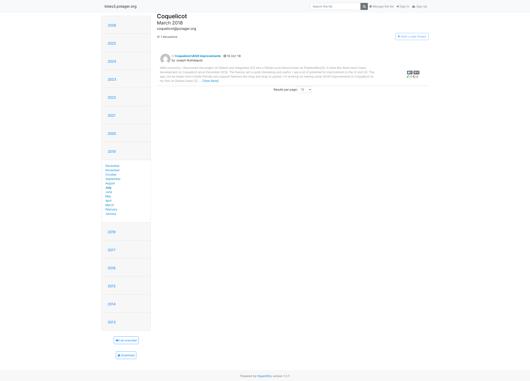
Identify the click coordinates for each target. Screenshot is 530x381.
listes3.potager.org (121, 6)
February (111, 209)
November (112, 170)
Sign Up (421, 6)
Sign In (404, 6)
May (108, 196)
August (110, 183)
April (108, 200)
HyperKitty (264, 376)
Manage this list (383, 6)
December (112, 165)
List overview (127, 340)
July (108, 187)
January (110, 213)
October (111, 174)
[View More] (210, 81)
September (112, 179)
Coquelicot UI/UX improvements (197, 56)
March (109, 205)
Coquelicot (172, 16)
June (108, 192)
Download (127, 355)
